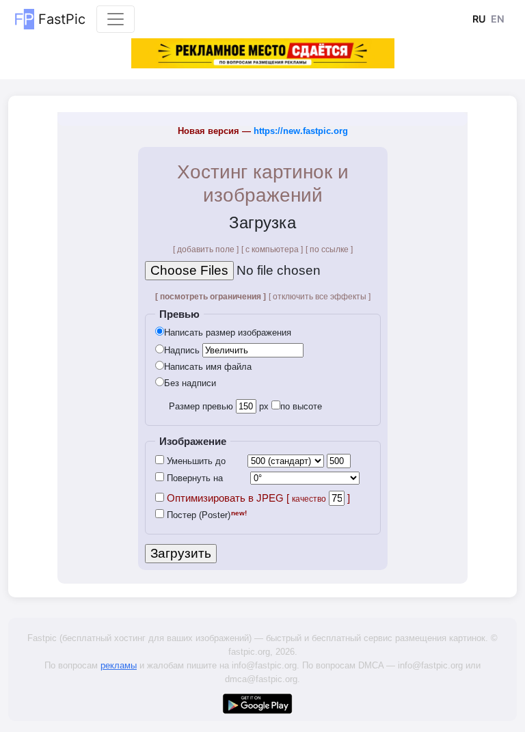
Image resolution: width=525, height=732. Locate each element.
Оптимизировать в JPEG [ (245, 498)
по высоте (301, 406)
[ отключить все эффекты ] (320, 296)
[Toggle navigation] (115, 19)
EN (497, 19)
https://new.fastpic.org (301, 131)
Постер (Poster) (197, 515)
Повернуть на (193, 478)
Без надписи (190, 383)
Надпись (182, 350)
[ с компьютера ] (272, 249)
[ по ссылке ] (329, 249)
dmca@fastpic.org (261, 679)
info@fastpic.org (264, 665)
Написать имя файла (208, 367)
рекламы (118, 665)
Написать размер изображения (227, 332)
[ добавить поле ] (206, 249)
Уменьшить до (195, 461)
